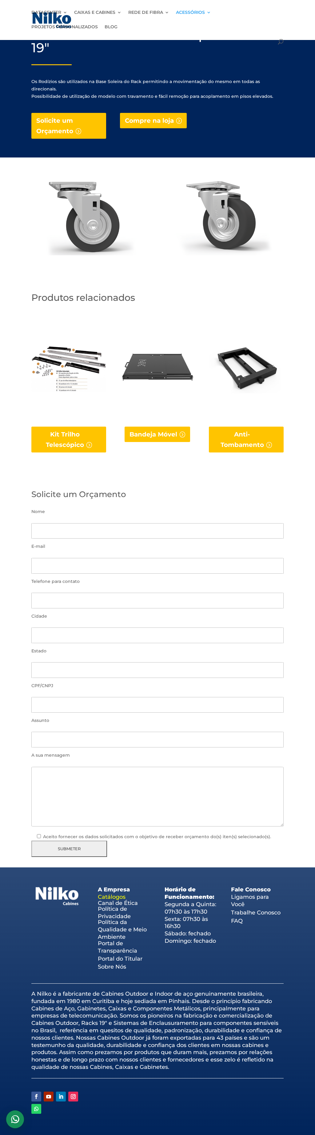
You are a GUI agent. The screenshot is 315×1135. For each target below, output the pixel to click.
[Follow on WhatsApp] (36, 1109)
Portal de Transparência (117, 947)
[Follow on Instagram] (73, 1096)
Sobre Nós (112, 966)
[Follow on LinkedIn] (61, 1096)
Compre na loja (149, 120)
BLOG (111, 27)
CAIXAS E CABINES (94, 12)
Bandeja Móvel (153, 434)
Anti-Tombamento (242, 439)
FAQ (237, 921)
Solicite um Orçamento (54, 126)
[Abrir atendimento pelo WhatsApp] (15, 1119)
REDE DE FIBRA (145, 12)
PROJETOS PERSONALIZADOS (64, 27)
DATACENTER (46, 12)
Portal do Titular (120, 958)
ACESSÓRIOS (190, 12)
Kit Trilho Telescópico (65, 439)
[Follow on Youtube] (49, 1096)
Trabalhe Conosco (256, 912)
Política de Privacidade (114, 913)
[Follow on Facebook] (36, 1096)
